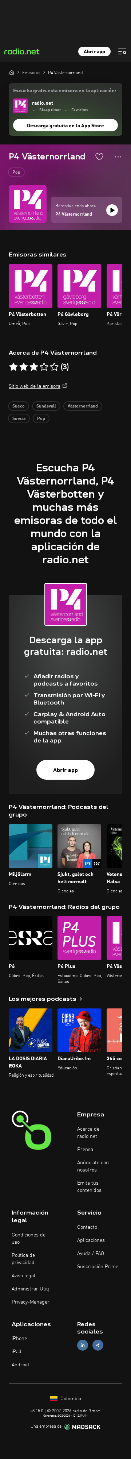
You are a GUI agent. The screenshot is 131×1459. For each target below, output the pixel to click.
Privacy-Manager (30, 1302)
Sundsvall (46, 406)
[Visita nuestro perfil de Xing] (98, 1345)
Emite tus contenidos (89, 1187)
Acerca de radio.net (88, 1133)
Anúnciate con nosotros (93, 1166)
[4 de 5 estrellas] (44, 367)
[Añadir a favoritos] (99, 156)
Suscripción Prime (97, 1266)
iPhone (19, 1338)
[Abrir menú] (122, 51)
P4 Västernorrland (73, 214)
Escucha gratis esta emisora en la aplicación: (64, 90)
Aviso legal (23, 1275)
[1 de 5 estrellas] (13, 367)
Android (20, 1364)
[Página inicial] (12, 72)
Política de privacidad (23, 1259)
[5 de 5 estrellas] (54, 367)
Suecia (18, 419)
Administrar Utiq (30, 1289)
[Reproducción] (112, 210)
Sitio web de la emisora (34, 386)
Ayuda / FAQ (90, 1253)
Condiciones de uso (28, 1238)
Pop (16, 172)
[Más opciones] (118, 157)
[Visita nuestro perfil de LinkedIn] (83, 1345)
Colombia (70, 1398)
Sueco (18, 406)
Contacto (87, 1227)
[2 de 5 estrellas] (24, 367)
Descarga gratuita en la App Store (65, 125)
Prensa (85, 1149)
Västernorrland (83, 406)
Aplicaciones (91, 1240)
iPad (16, 1351)
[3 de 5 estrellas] (34, 367)
